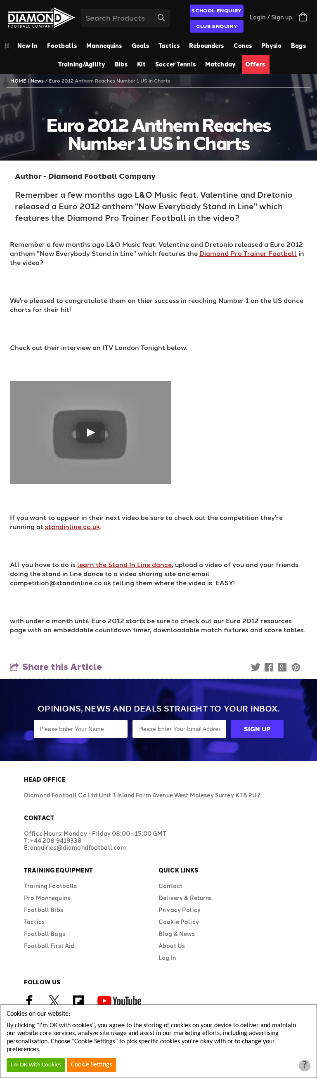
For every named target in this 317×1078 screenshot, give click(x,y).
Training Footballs (50, 885)
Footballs (62, 45)
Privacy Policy (179, 909)
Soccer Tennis (175, 64)
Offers (255, 64)
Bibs (121, 64)
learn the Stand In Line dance (124, 564)
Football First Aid (49, 945)
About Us (171, 945)
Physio (271, 45)
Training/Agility (81, 64)
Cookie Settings (91, 1064)
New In (27, 45)
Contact (170, 885)
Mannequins (104, 45)
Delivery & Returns (185, 897)
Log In (167, 957)
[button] (90, 432)
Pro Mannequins (47, 897)
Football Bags (44, 933)
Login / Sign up (271, 17)
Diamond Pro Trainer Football (248, 253)
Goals (140, 45)
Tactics (169, 45)
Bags (298, 45)
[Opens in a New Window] (54, 1004)
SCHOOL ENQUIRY (216, 10)
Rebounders (206, 45)
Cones (243, 45)
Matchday (220, 64)
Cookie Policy (178, 921)
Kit (141, 64)
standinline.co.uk (72, 526)
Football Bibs (43, 909)
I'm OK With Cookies (36, 1065)
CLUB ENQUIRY (216, 26)
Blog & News (176, 933)
